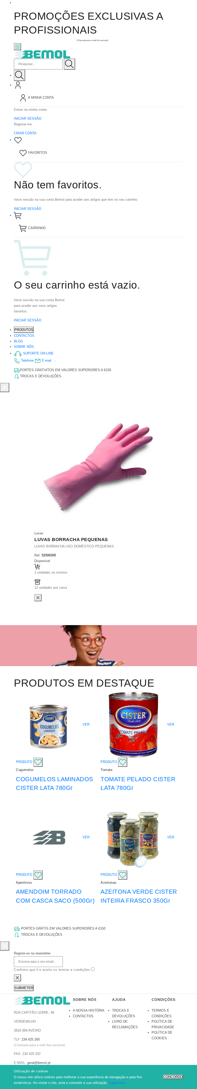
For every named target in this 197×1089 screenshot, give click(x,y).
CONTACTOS (24, 336)
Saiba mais (117, 1083)
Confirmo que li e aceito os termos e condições (52, 970)
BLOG (18, 341)
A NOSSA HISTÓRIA (88, 1010)
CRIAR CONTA (25, 133)
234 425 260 (31, 1039)
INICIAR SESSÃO (27, 118)
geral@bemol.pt (39, 1063)
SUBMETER (23, 988)
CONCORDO (173, 1077)
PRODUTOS (23, 330)
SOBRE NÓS (24, 347)
